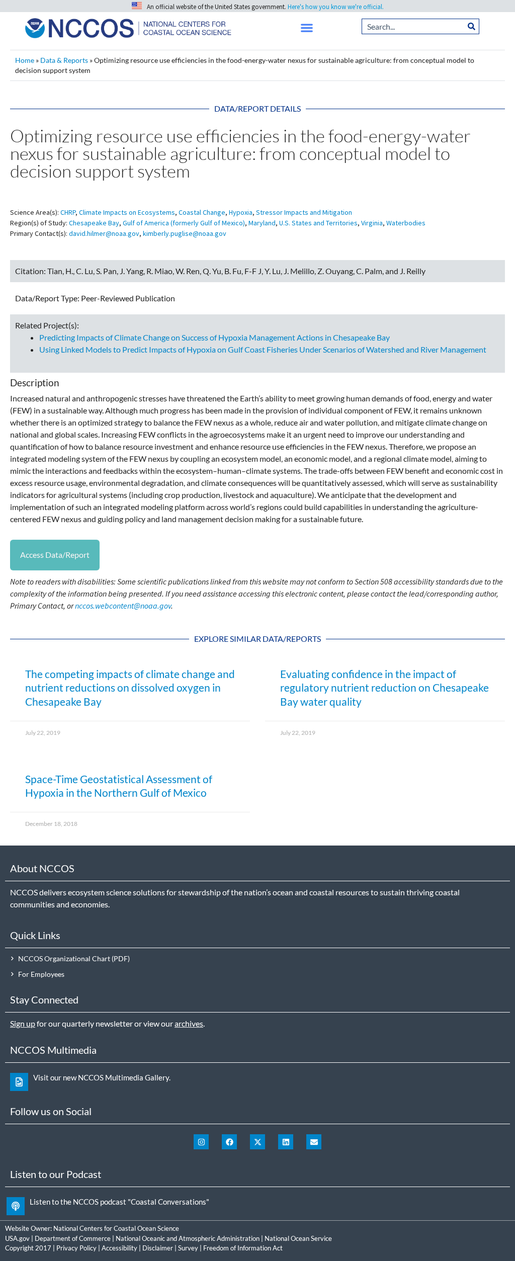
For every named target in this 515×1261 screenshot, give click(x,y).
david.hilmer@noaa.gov (104, 233)
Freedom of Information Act (243, 1248)
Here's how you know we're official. (336, 7)
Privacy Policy (76, 1248)
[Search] (471, 26)
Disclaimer (157, 1248)
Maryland (262, 222)
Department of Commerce (73, 1238)
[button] (307, 28)
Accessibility (119, 1248)
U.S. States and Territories (318, 222)
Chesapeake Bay (94, 222)
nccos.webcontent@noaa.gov (123, 606)
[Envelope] (313, 1141)
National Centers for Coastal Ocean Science (116, 1228)
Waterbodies (405, 222)
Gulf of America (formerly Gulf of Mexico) (184, 222)
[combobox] (413, 26)
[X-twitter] (257, 1141)
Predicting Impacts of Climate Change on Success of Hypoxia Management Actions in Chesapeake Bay (214, 337)
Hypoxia (240, 212)
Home (24, 60)
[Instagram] (201, 1141)
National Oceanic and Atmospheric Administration (188, 1238)
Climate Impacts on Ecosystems (127, 212)
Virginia (372, 222)
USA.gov (17, 1238)
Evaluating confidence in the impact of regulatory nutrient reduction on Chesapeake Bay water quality (384, 687)
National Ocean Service (298, 1238)
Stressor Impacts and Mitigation (304, 212)
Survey (188, 1248)
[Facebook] (229, 1141)
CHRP (67, 212)
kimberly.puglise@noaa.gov (184, 233)
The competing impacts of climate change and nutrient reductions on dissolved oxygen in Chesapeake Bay (130, 687)
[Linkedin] (285, 1141)
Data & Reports (64, 60)
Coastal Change (202, 212)
